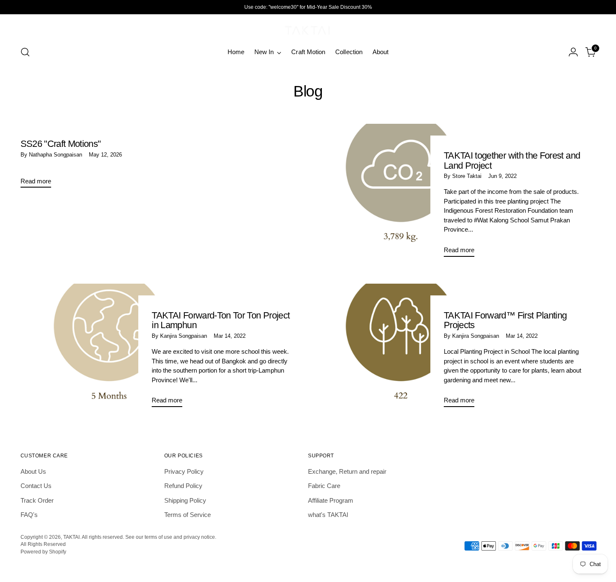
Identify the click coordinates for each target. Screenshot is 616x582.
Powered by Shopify (43, 551)
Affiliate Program (330, 500)
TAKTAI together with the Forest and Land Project (512, 160)
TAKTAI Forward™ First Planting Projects (505, 320)
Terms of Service (187, 514)
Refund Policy (183, 485)
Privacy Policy (184, 471)
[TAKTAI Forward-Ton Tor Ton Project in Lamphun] (109, 349)
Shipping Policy (185, 500)
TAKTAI (71, 537)
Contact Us (36, 485)
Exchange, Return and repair (347, 471)
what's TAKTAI (328, 514)
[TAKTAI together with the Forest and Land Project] (400, 194)
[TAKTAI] (308, 28)
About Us (33, 471)
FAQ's (29, 514)
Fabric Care (324, 485)
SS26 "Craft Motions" (61, 143)
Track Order (37, 500)
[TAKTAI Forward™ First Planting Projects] (400, 349)
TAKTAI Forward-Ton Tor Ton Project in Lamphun (221, 320)
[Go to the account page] (573, 52)
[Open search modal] (25, 52)
